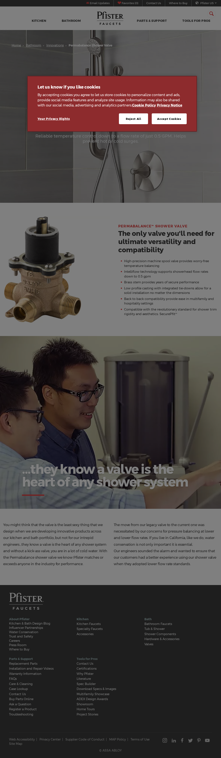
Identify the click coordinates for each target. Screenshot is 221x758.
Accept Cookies (169, 119)
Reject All (133, 119)
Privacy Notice (169, 105)
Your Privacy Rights (54, 119)
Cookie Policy (144, 105)
